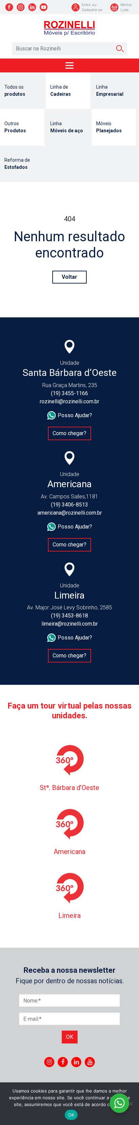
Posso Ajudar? (75, 415)
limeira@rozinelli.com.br (69, 624)
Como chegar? (69, 433)
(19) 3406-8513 (69, 504)
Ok (69, 1037)
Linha (109, 90)
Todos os (14, 90)
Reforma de (17, 163)
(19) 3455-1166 (69, 393)
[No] (130, 1103)
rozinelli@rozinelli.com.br (69, 401)
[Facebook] (62, 1062)
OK (71, 1115)
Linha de (60, 90)
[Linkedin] (76, 1062)
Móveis (109, 127)
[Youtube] (89, 1062)
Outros (15, 127)
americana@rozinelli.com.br (69, 513)
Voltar (69, 277)
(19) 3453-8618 (69, 615)
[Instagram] (49, 1062)
